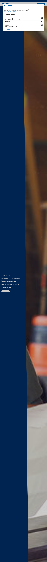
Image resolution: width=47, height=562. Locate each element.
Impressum (15, 11)
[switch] (42, 18)
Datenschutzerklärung (7, 11)
